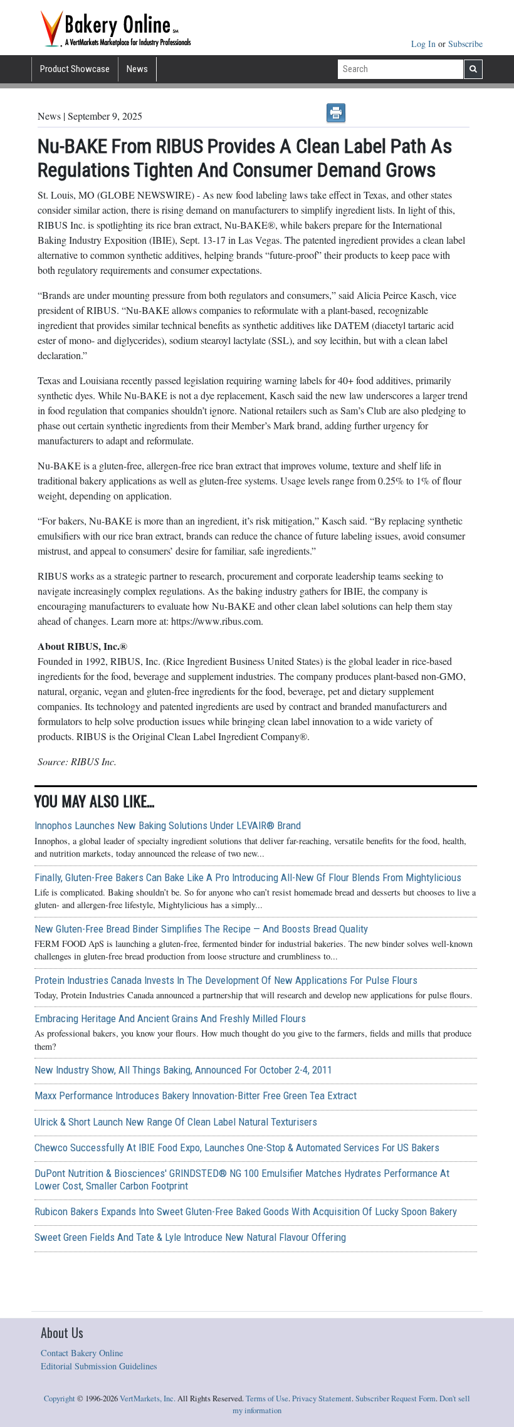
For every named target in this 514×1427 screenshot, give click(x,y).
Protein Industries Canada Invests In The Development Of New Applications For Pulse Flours (225, 980)
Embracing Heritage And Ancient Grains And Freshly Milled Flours (170, 1018)
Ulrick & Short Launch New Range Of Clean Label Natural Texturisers (175, 1122)
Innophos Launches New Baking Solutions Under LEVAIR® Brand (167, 825)
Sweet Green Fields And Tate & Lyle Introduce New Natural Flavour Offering (190, 1237)
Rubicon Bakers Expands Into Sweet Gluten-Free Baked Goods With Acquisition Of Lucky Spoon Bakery (245, 1211)
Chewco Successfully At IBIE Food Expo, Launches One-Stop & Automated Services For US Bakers (236, 1147)
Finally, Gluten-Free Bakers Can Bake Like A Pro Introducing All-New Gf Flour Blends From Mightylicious (247, 877)
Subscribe (465, 44)
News (137, 69)
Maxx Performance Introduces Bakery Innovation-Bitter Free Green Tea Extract (195, 1095)
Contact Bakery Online (82, 1353)
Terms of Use (267, 1398)
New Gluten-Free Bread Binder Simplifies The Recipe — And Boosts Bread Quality (201, 929)
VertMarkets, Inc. (148, 1398)
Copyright (59, 1398)
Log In (424, 44)
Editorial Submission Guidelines (99, 1366)
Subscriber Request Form (395, 1398)
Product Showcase (75, 69)
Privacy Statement (322, 1398)
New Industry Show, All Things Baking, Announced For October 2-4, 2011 (183, 1070)
